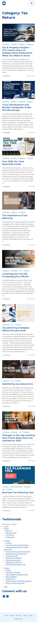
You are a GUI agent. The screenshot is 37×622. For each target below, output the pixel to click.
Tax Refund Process (13, 572)
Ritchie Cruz (7, 244)
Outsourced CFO (12, 556)
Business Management (16, 486)
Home (6, 526)
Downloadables (11, 577)
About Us (9, 531)
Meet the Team (11, 533)
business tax (22, 44)
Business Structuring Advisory (16, 554)
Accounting (6, 44)
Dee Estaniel (7, 75)
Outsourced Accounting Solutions (18, 551)
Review (6, 568)
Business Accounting (13, 560)
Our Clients (10, 535)
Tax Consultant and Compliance (17, 545)
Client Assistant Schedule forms (17, 574)
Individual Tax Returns (14, 562)
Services (7, 541)
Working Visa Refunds (13, 558)
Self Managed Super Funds (15, 564)
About (6, 528)
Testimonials (10, 537)
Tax (20, 270)
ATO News (14, 44)
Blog (6, 587)
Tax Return (30, 44)
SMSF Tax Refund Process (15, 583)
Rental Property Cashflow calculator (19, 581)
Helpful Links (10, 579)
